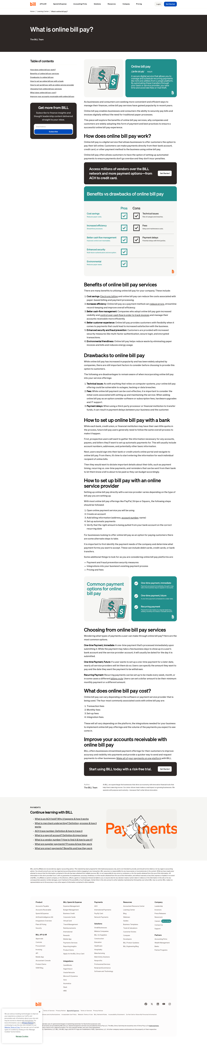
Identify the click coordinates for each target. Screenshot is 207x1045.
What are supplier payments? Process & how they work (63, 844)
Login (158, 4)
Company (159, 902)
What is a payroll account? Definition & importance (61, 835)
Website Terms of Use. (12, 1027)
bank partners (154, 1026)
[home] (34, 4)
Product (39, 902)
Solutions (98, 924)
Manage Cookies (22, 1036)
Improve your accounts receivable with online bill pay (52, 97)
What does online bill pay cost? (43, 93)
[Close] (39, 1011)
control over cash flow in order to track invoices (124, 315)
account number (130, 518)
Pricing (139, 4)
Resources (127, 902)
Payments (98, 902)
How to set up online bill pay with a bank (47, 81)
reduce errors (157, 304)
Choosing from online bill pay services (46, 89)
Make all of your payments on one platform (138, 758)
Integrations (68, 961)
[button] (44, 4)
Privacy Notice (28, 1023)
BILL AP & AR (41, 934)
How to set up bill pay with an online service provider (52, 85)
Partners (158, 935)
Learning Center (43, 11)
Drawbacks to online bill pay (42, 77)
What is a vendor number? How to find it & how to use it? (64, 840)
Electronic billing (109, 296)
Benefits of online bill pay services (44, 74)
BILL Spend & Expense (72, 902)
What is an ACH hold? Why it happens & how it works (62, 819)
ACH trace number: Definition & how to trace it (58, 831)
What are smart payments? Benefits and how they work (63, 848)
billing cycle (117, 679)
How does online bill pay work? (43, 70)
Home (32, 11)
